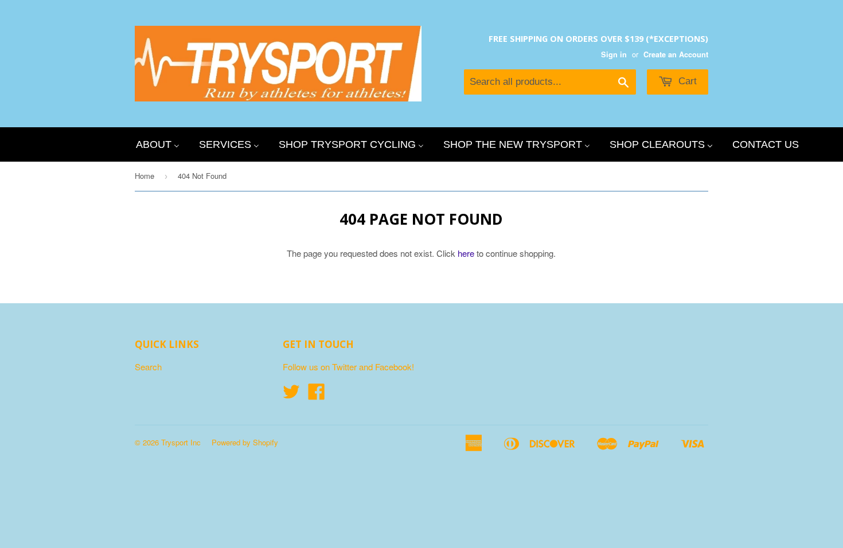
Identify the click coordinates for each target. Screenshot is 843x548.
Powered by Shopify (245, 442)
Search (148, 367)
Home (144, 175)
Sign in (614, 54)
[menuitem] (157, 144)
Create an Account (675, 54)
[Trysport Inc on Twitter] (291, 395)
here (466, 253)
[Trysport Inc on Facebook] (316, 395)
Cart (686, 81)
